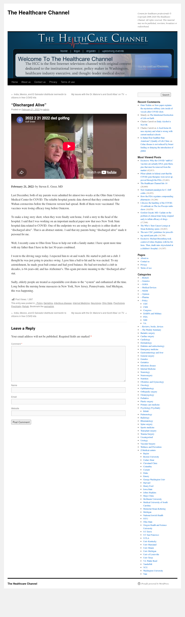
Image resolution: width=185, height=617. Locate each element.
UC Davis (147, 531)
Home (15, 82)
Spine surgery (146, 424)
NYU (145, 518)
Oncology (145, 385)
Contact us (40, 82)
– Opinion (145, 293)
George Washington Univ (154, 479)
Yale (145, 573)
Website (15, 408)
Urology (144, 440)
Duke (145, 472)
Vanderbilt (147, 564)
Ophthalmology (147, 388)
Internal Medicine (81, 303)
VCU (145, 567)
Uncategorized (147, 437)
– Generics (145, 280)
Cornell (146, 469)
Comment (16, 343)
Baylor (146, 453)
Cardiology (145, 339)
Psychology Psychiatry (150, 407)
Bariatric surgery (148, 332)
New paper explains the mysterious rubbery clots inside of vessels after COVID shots (157, 108)
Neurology (96, 303)
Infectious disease (63, 303)
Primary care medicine (150, 404)
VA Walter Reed (150, 560)
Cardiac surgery (147, 336)
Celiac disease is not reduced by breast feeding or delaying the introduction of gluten (157, 147)
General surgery (147, 355)
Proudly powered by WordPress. (155, 583)
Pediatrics (145, 398)
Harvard (146, 482)
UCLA (146, 538)
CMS (145, 306)
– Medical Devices (148, 287)
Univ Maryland (149, 544)
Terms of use (68, 82)
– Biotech (145, 277)
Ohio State (107, 303)
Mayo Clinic (148, 495)
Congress (147, 310)
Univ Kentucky (149, 541)
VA (144, 323)
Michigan (147, 511)
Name (14, 385)
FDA (145, 316)
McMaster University (152, 498)
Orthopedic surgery (149, 391)
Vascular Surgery (148, 443)
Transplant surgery (148, 430)
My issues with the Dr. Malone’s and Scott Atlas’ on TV (99, 94)
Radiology (145, 417)
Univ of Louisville (151, 554)
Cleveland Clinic (150, 463)
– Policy (144, 300)
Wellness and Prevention (151, 446)
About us (26, 82)
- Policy (38, 303)
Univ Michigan (149, 551)
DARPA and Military (152, 313)
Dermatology (146, 342)
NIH (145, 319)
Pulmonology (146, 414)
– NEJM (144, 290)
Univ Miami (148, 547)
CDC (145, 303)
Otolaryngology (147, 394)
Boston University (151, 456)
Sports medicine (147, 427)
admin (46, 109)
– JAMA (144, 284)
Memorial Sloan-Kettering (154, 508)
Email (14, 396)
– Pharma (145, 297)
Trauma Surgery (147, 433)
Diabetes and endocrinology (152, 345)
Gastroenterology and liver (152, 352)
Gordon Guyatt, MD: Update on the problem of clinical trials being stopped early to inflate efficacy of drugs (157, 215)
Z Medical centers (148, 450)
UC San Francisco (151, 534)
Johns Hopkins (149, 492)
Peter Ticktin (146, 105)
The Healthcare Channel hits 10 (154, 183)
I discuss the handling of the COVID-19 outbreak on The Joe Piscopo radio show (157, 206)
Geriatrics (48, 303)
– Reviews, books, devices (152, 326)
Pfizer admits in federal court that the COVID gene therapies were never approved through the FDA (157, 176)
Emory (146, 476)
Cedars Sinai (148, 459)
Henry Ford (148, 485)
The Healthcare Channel (38, 12)
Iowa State (147, 489)
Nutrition (144, 378)
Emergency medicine (149, 349)
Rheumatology (147, 420)
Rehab (25, 306)
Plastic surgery (147, 401)
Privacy (53, 82)
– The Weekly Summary (151, 329)
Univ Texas (148, 557)
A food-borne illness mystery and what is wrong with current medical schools (157, 131)
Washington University (153, 570)
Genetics (144, 359)
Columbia (147, 466)
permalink (49, 306)
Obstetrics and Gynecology (152, 381)
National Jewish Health (153, 515)
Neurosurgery (146, 375)
